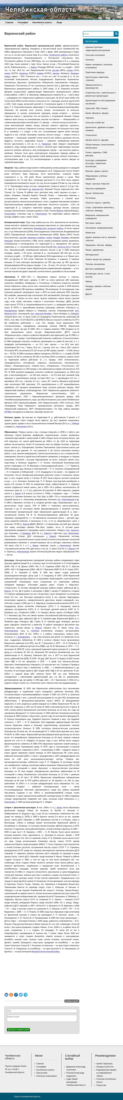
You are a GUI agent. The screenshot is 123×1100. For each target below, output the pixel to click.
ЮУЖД (7, 412)
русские (55, 70)
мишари (8, 241)
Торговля (89, 118)
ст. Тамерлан (44, 144)
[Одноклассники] (11, 995)
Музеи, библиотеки (94, 193)
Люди (59, 22)
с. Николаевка (39, 214)
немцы (7, 76)
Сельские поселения (95, 55)
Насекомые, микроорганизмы (99, 228)
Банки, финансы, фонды (96, 113)
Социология (91, 135)
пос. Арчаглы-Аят (61, 247)
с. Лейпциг (73, 314)
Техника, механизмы (95, 264)
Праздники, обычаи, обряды (98, 245)
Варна (60, 211)
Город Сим (101, 1085)
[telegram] (26, 995)
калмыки (41, 238)
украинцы (23, 73)
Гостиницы (90, 198)
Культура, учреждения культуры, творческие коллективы (96, 163)
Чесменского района (58, 55)
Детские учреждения (95, 269)
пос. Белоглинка (71, 533)
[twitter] (21, 995)
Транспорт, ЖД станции (96, 108)
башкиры (75, 73)
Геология (89, 60)
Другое (88, 294)
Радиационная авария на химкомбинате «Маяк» (106, 1073)
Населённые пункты (42, 22)
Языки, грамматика (94, 250)
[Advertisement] (41, 972)
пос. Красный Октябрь (41, 314)
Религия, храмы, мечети (96, 171)
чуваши (55, 73)
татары (70, 70)
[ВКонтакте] (6, 995)
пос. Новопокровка (65, 500)
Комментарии (71, 1001)
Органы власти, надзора (96, 140)
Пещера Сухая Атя (104, 1067)
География (23, 22)
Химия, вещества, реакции (98, 259)
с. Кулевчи (33, 631)
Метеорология (92, 255)
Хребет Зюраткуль (104, 1064)
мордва (40, 73)
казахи (7, 73)
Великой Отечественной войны (46, 952)
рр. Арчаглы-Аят (36, 189)
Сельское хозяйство (94, 122)
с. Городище (25, 533)
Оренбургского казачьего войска (48, 228)
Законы (88, 281)
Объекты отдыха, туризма (97, 203)
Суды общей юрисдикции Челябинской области (76, 1082)
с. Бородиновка (23, 637)
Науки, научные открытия (97, 184)
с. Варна (33, 67)
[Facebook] (16, 995)
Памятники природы (95, 72)
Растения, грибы (93, 223)
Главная (9, 22)
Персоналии (41, 1073)
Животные (90, 233)
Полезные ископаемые (46, 1076)
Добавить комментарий (18, 1030)
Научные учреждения (95, 188)
